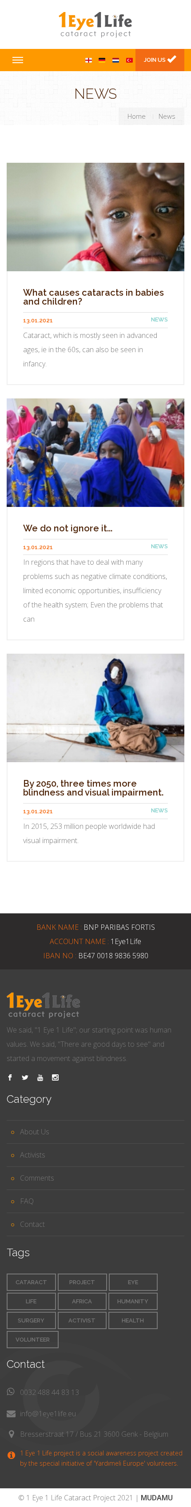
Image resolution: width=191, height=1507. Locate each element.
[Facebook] (10, 1077)
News (159, 319)
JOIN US (155, 59)
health (133, 1320)
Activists (32, 1155)
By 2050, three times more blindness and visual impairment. (93, 788)
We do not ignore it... (67, 528)
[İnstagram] (55, 1077)
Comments (37, 1178)
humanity (132, 1301)
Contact (32, 1224)
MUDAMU (157, 1498)
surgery (31, 1320)
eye (133, 1282)
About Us (34, 1132)
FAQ (27, 1201)
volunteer (33, 1339)
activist (82, 1320)
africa (82, 1301)
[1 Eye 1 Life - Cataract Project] (95, 24)
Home (136, 116)
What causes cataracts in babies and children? (93, 297)
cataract (31, 1282)
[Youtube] (40, 1077)
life (31, 1301)
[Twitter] (25, 1077)
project (82, 1282)
